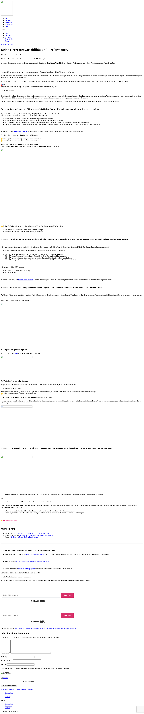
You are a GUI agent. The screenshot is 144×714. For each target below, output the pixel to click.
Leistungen (8, 22)
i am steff (8, 20)
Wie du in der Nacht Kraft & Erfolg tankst (24, 537)
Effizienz (21, 628)
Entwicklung (28, 628)
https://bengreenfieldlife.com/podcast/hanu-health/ (36, 535)
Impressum (8, 695)
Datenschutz (9, 693)
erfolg (34, 628)
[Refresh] (4, 678)
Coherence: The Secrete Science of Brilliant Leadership (31, 533)
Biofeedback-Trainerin (25, 280)
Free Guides (9, 24)
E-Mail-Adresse (7, 660)
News (7, 26)
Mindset (53, 628)
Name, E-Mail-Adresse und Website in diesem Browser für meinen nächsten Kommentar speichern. (36, 668)
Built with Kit (38, 601)
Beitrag (15, 353)
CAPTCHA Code (27, 682)
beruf (16, 628)
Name (3, 656)
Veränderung (72, 628)
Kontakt (7, 697)
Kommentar (5, 653)
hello (6, 19)
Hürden (38, 628)
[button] (72, 30)
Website (3, 664)
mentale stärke (46, 628)
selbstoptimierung (62, 628)
